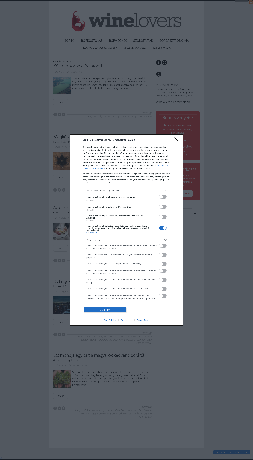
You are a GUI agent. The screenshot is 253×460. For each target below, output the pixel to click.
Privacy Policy (143, 320)
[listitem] (126, 190)
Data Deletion (110, 320)
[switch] (163, 197)
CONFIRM (105, 310)
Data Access (126, 320)
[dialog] (126, 230)
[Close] (177, 140)
